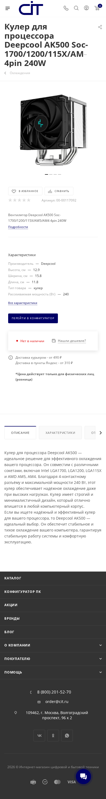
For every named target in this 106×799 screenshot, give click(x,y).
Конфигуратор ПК (22, 591)
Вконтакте (39, 735)
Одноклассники (53, 735)
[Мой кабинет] (86, 8)
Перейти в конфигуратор (33, 318)
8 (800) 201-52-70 (54, 692)
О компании (17, 645)
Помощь (13, 672)
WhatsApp (67, 735)
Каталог (12, 578)
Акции (11, 605)
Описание (20, 433)
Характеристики (60, 433)
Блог (9, 632)
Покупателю (17, 658)
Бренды (12, 618)
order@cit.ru (56, 701)
